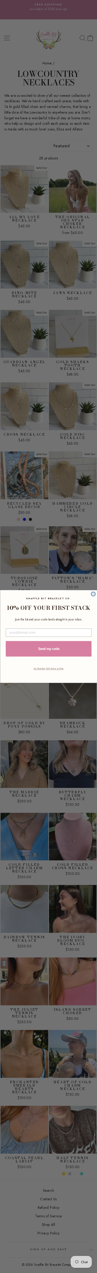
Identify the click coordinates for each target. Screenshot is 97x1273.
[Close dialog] (93, 594)
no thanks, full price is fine (48, 668)
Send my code (48, 648)
